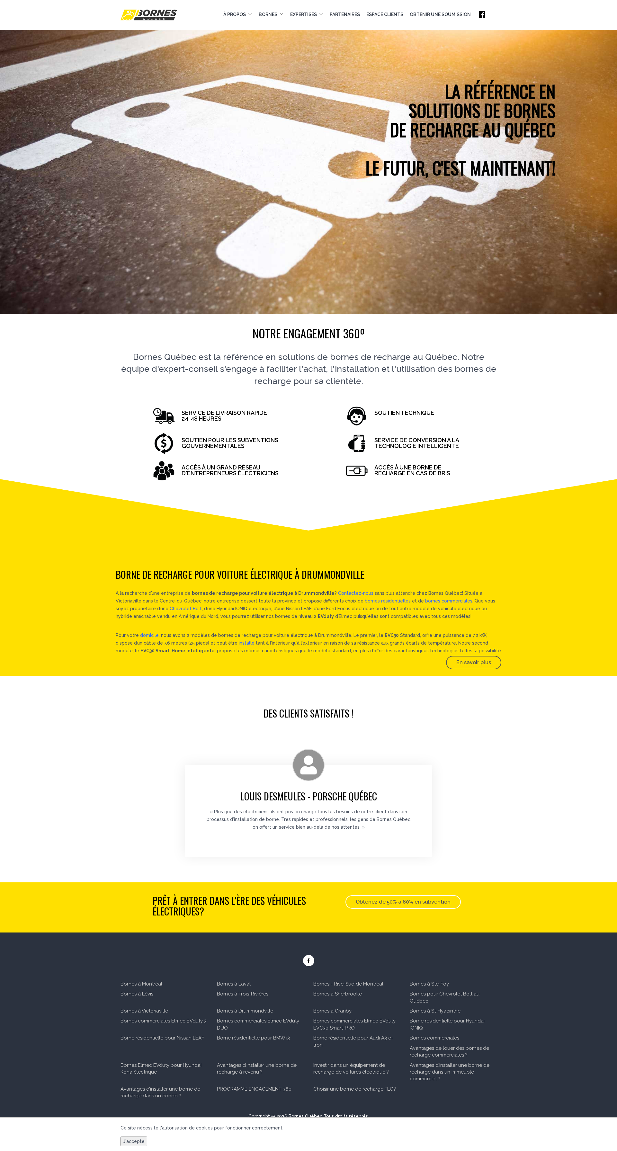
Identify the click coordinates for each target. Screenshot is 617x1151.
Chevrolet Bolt (186, 608)
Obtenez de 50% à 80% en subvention (403, 902)
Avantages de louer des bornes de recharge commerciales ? (449, 1051)
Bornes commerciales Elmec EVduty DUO (258, 1024)
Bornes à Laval (234, 984)
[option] (308, 157)
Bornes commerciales (434, 1038)
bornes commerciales (448, 600)
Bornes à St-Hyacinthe (435, 1011)
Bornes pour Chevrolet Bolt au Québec (444, 997)
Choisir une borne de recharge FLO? (354, 1089)
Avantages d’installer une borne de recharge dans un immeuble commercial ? (449, 1072)
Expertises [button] (304, 14)
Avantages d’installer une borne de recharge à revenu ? (257, 1068)
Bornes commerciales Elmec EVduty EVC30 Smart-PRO (354, 1024)
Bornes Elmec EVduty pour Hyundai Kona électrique (161, 1068)
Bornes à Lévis (137, 994)
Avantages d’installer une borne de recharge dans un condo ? (160, 1092)
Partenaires (345, 14)
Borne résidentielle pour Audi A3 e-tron (353, 1041)
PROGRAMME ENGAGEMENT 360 (254, 1089)
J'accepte (134, 1141)
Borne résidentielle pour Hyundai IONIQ (447, 1024)
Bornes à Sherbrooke (337, 994)
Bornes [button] (269, 14)
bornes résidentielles (388, 600)
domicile (149, 635)
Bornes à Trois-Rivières (242, 994)
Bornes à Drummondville (245, 1011)
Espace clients (384, 14)
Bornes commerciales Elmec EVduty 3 (164, 1021)
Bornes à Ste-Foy (429, 984)
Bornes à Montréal (141, 984)
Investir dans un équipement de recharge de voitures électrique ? (351, 1068)
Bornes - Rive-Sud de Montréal (348, 984)
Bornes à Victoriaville (144, 1011)
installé (247, 643)
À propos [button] (235, 14)
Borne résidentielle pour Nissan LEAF (162, 1038)
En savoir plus (473, 662)
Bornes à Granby (332, 1011)
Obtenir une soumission (440, 14)
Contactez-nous (355, 593)
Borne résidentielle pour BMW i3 (253, 1038)
